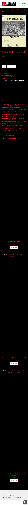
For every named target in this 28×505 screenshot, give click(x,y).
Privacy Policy (5, 497)
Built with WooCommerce (15, 497)
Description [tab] (4, 87)
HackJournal (14, 9)
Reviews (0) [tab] (4, 95)
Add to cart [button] (14, 247)
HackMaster (8, 9)
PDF (19, 76)
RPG (21, 76)
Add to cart (11, 66)
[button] (24, 17)
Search (14, 502)
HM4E (16, 76)
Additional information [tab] (7, 91)
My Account (4, 502)
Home (4, 9)
